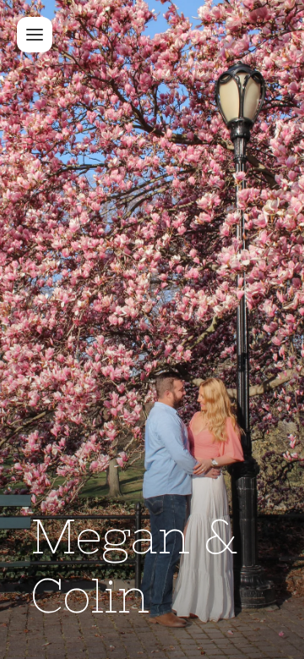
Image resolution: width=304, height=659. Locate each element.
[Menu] (34, 34)
